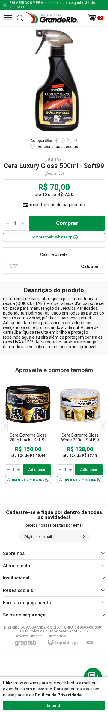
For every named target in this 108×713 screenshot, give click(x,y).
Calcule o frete (54, 254)
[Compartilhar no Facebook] (57, 140)
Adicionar (37, 469)
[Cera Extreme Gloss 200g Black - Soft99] (28, 430)
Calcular (90, 266)
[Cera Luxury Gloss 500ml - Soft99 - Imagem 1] (54, 80)
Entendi (54, 705)
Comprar (67, 223)
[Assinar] (84, 536)
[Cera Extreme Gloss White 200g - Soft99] (80, 430)
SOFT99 (54, 159)
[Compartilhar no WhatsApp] (63, 140)
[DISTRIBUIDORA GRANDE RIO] (52, 17)
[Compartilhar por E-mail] (75, 140)
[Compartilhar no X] (69, 140)
